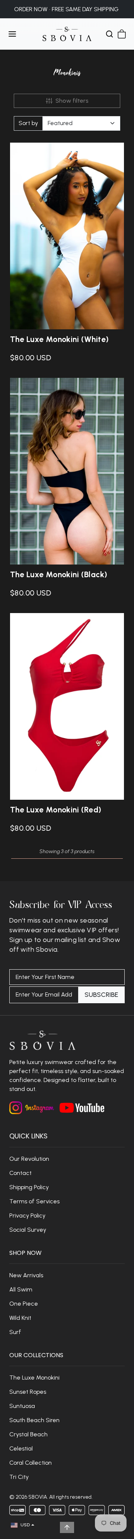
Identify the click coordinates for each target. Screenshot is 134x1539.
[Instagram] (31, 1108)
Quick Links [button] (28, 1136)
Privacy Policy (27, 1215)
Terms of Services (34, 1201)
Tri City (19, 1476)
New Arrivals (26, 1275)
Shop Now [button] (25, 1253)
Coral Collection (30, 1462)
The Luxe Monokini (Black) (59, 574)
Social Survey (27, 1229)
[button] (20, 33)
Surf (15, 1332)
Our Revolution (29, 1158)
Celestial (21, 1448)
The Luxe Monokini (34, 1377)
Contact (20, 1172)
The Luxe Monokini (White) (59, 339)
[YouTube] (82, 1107)
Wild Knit (20, 1317)
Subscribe (101, 995)
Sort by (28, 123)
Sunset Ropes (27, 1391)
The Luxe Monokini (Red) (56, 809)
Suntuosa (22, 1405)
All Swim (20, 1289)
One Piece (23, 1303)
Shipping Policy (29, 1187)
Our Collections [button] (36, 1355)
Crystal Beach (28, 1434)
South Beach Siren (34, 1420)
